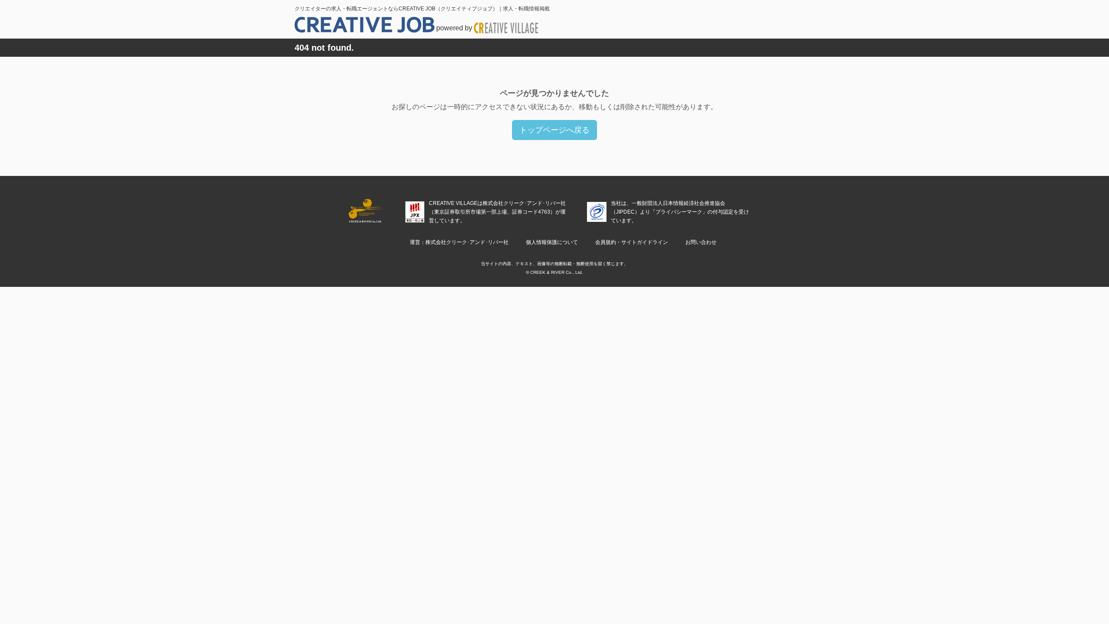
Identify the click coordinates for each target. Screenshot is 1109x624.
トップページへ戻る (554, 130)
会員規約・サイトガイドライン (631, 242)
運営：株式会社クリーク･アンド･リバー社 (459, 242)
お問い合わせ (701, 242)
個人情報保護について (552, 242)
